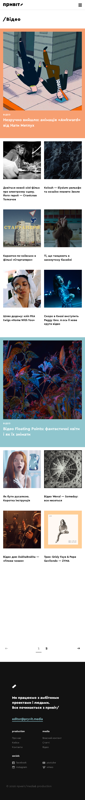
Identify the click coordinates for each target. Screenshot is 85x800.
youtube (51, 762)
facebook (21, 762)
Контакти (17, 747)
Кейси (15, 742)
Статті (46, 742)
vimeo (49, 767)
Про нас (16, 738)
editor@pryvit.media (27, 718)
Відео (45, 747)
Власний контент (52, 738)
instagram (21, 767)
